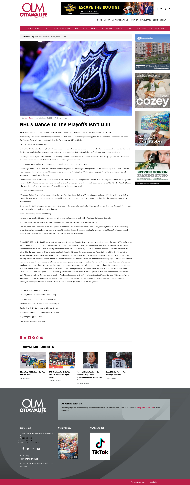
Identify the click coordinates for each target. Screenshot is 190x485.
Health (55, 28)
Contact (134, 20)
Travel (76, 28)
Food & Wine (65, 28)
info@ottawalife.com (145, 408)
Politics (85, 28)
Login (155, 20)
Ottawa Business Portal (111, 28)
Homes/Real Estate (144, 28)
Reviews (94, 28)
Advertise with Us (120, 20)
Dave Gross (29, 118)
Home (99, 20)
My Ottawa (159, 28)
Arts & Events (34, 28)
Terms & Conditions (138, 482)
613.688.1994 (27, 440)
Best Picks (129, 28)
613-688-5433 (27, 438)
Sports (46, 28)
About (107, 20)
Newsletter (145, 20)
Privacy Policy (153, 482)
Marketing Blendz (29, 458)
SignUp (163, 20)
